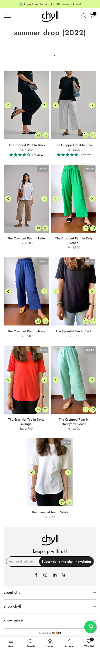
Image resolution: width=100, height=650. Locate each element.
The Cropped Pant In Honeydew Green (74, 421)
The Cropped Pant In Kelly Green (73, 240)
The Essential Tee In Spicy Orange (26, 421)
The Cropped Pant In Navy (26, 331)
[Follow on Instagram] (45, 575)
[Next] (44, 105)
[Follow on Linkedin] (54, 575)
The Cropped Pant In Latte (26, 238)
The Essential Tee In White (50, 512)
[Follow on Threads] (64, 575)
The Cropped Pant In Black (26, 145)
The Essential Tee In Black (74, 331)
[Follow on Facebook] (36, 575)
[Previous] (8, 105)
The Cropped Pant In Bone (74, 145)
